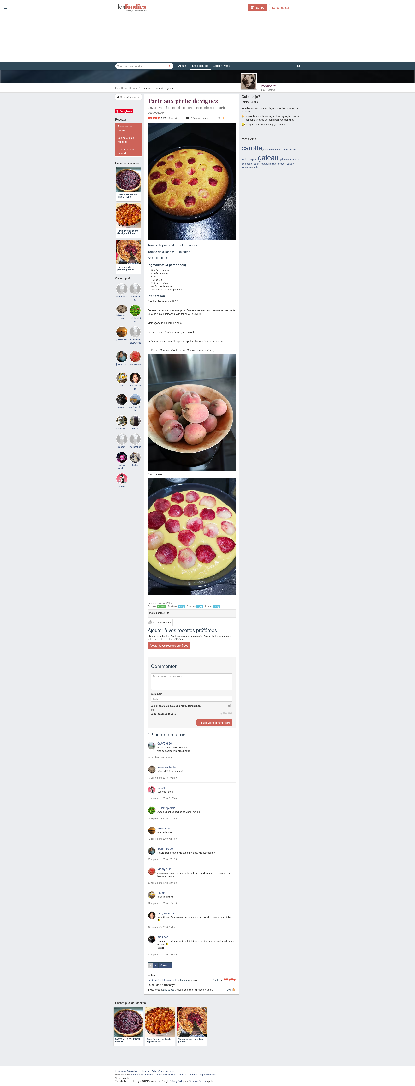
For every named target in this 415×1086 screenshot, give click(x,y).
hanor (161, 892)
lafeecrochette (166, 767)
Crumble (193, 1074)
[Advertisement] (207, 37)
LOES (135, 464)
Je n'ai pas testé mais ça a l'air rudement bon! (176, 705)
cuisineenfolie (135, 408)
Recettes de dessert (125, 128)
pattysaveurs (165, 913)
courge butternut (271, 149)
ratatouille (266, 163)
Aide (154, 1071)
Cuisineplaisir (166, 808)
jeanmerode (165, 848)
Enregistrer (126, 111)
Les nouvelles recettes (126, 140)
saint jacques (279, 163)
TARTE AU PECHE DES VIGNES (127, 196)
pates (257, 163)
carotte (252, 147)
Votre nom (156, 693)
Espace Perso (221, 65)
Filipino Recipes (207, 1074)
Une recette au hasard (126, 151)
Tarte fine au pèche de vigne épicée (128, 232)
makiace (162, 937)
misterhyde (121, 428)
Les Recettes (200, 65)
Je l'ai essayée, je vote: (164, 713)
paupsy (121, 446)
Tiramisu (182, 1074)
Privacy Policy (177, 1081)
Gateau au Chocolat (165, 1074)
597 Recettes (268, 89)
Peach (135, 428)
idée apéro (247, 163)
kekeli (161, 787)
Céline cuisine (121, 466)
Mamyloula (164, 869)
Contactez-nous (166, 1071)
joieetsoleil (164, 828)
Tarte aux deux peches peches (125, 268)
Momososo (121, 296)
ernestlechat (135, 298)
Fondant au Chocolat (142, 1074)
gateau (268, 157)
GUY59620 (164, 743)
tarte (256, 166)
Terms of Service (198, 1081)
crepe (285, 149)
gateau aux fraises (289, 159)
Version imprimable (129, 97)
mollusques (135, 446)
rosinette (269, 86)
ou (152, 709)
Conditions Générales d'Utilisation (132, 1071)
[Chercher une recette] (170, 66)
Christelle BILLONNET (135, 342)
